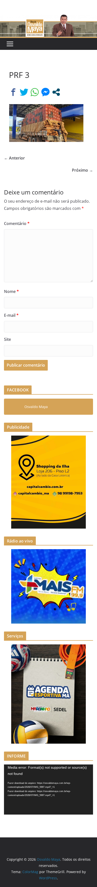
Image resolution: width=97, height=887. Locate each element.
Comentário (17, 223)
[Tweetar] (24, 92)
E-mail (11, 315)
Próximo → (82, 170)
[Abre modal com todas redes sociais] (56, 92)
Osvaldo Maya (36, 406)
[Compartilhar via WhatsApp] (34, 92)
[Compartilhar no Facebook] (13, 92)
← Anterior (14, 158)
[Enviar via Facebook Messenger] (45, 92)
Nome (11, 291)
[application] (48, 789)
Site (7, 339)
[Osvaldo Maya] (48, 18)
